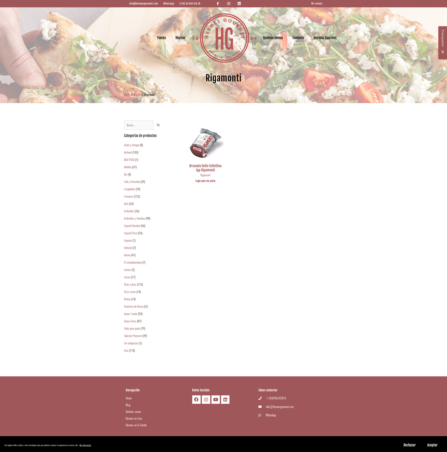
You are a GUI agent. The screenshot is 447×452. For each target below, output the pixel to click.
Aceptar (432, 445)
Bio (125, 174)
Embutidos (129, 211)
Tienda (161, 38)
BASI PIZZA (129, 160)
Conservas (128, 196)
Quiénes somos (273, 38)
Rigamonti (205, 175)
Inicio (127, 94)
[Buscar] (158, 125)
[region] (223, 444)
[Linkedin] (225, 399)
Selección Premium (133, 336)
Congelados (129, 189)
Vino (126, 350)
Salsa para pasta (132, 328)
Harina (127, 255)
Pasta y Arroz (130, 284)
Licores (127, 277)
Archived (128, 152)
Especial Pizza (130, 233)
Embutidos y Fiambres (134, 218)
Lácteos (127, 270)
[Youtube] (215, 399)
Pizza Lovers (130, 292)
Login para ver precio (205, 181)
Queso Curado (130, 314)
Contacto (298, 38)
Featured (128, 248)
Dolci (126, 204)
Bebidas (127, 167)
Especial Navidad (132, 226)
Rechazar (410, 445)
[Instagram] (206, 399)
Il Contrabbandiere (133, 262)
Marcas (180, 38)
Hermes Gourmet (325, 38)
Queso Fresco (130, 321)
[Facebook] (196, 399)
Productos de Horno (133, 306)
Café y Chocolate (132, 182)
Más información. (85, 445)
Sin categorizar (131, 343)
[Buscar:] (138, 125)
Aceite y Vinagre (131, 145)
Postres (127, 299)
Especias (128, 240)
